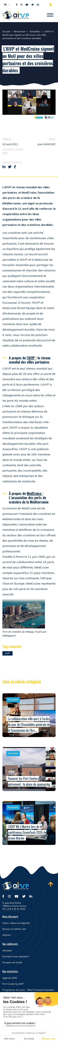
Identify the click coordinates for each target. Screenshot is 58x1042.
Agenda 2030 (9, 977)
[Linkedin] (37, 5)
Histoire (6, 935)
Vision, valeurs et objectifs (16, 923)
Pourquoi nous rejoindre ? (15, 956)
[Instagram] (21, 5)
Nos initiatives (10, 971)
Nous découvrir (10, 916)
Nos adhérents (10, 944)
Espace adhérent (51, 4)
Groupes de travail (12, 962)
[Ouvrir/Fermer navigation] (50, 15)
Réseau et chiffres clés (14, 929)
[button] (5, 4)
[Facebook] (17, 5)
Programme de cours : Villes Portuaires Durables (28, 989)
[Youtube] (27, 5)
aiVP (7, 653)
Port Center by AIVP (13, 983)
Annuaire (7, 950)
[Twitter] (32, 5)
